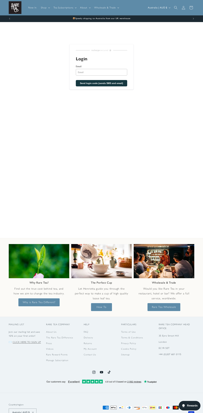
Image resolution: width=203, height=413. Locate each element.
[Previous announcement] (9, 18)
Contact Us (90, 354)
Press (49, 343)
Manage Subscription (57, 360)
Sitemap (125, 354)
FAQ (86, 332)
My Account (90, 349)
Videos (49, 349)
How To (101, 307)
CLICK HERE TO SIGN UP (27, 342)
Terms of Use (128, 332)
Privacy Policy (128, 343)
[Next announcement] (193, 18)
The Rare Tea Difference (59, 337)
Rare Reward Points (57, 354)
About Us (51, 332)
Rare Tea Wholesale (164, 307)
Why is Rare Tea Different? (39, 302)
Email (79, 66)
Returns (88, 343)
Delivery (88, 337)
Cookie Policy (128, 349)
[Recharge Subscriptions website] (101, 50)
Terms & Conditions (132, 337)
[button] (45, 7)
